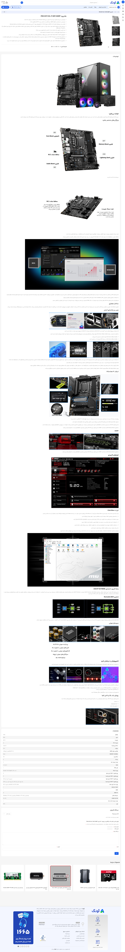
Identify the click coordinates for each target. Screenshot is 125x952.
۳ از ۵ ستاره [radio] (109, 826)
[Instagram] (28, 946)
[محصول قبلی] (6, 12)
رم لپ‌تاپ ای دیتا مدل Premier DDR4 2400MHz (13, 887)
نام (117, 847)
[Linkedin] (26, 946)
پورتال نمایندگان (17, 7)
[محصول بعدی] (2, 12)
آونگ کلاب (6, 7)
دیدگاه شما (116, 831)
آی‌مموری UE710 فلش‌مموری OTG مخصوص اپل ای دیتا (36, 888)
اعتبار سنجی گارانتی (80, 936)
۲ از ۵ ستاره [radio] (110, 826)
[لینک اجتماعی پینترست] (57, 47)
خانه (118, 12)
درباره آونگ (67, 934)
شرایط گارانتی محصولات (79, 940)
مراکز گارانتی (82, 934)
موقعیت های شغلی (66, 938)
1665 (23, 932)
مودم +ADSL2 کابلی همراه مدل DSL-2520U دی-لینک (61, 888)
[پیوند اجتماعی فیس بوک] (60, 47)
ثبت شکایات (67, 943)
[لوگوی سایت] (114, 2)
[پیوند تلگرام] (52, 47)
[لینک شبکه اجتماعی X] (58, 47)
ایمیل (58, 847)
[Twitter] (24, 946)
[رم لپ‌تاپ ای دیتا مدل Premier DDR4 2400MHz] (12, 876)
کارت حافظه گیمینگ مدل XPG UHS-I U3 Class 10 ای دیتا (108, 888)
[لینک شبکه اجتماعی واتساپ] (53, 47)
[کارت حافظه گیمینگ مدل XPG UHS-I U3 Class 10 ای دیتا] (108, 876)
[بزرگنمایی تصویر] (108, 47)
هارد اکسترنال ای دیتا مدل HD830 (88, 887)
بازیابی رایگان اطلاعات (80, 938)
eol (115, 12)
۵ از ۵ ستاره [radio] (107, 826)
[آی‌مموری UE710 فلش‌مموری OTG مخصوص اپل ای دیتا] (36, 876)
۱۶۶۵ (4, 3)
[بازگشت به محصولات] (4, 12)
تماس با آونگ (67, 936)
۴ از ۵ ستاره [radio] (108, 826)
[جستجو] (22, 2)
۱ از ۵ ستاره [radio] (112, 826)
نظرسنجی (68, 940)
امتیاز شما (116, 827)
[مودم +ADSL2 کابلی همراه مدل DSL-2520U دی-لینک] (60, 876)
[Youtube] (20, 946)
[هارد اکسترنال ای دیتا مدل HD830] (84, 876)
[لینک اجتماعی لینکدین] (55, 47)
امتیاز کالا (117, 829)
